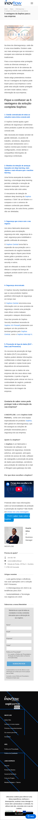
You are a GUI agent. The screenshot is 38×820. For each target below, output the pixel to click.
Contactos (7, 736)
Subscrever (19, 664)
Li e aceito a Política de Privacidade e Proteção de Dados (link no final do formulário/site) (19, 655)
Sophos (28, 196)
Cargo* (8, 645)
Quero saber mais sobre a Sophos (17, 517)
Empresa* (9, 638)
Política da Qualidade (11, 753)
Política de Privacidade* (13, 652)
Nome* (8, 625)
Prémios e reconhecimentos (13, 728)
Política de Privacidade (11, 749)
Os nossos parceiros (10, 732)
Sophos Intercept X (24, 334)
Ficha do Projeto (9, 778)
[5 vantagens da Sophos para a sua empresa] (19, 33)
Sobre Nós (7, 720)
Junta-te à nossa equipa (11, 724)
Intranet (6, 765)
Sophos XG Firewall (12, 325)
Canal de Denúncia (10, 774)
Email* (8, 631)
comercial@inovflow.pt (14, 561)
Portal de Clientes (9, 770)
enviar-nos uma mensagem (18, 512)
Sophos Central (12, 244)
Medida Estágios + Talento (12, 782)
